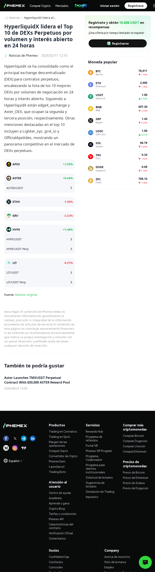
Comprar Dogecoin (135, 441)
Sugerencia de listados (95, 484)
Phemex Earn (57, 461)
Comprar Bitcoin (133, 435)
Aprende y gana (59, 503)
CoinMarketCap (59, 556)
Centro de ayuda (60, 493)
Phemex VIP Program (99, 451)
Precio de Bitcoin (134, 472)
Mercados (62, 5)
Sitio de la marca (115, 562)
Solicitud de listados (99, 477)
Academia (55, 498)
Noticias (14, 18)
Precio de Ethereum (135, 477)
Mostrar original (26, 295)
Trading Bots (57, 472)
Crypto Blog (57, 508)
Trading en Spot (59, 436)
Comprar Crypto (40, 5)
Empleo (109, 567)
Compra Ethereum (134, 451)
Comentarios (57, 538)
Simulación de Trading (100, 491)
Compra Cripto (58, 451)
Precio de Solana (134, 483)
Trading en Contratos (63, 431)
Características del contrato (61, 526)
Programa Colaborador (94, 457)
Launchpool (56, 466)
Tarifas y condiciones (62, 514)
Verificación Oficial (61, 533)
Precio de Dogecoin (135, 488)
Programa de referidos (94, 438)
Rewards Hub (94, 431)
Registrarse (120, 43)
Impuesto (92, 497)
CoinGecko (56, 562)
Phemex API (56, 519)
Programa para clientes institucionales (95, 468)
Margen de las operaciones (58, 443)
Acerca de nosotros (117, 556)
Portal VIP (92, 445)
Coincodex (56, 567)
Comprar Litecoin (134, 446)
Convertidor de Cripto (63, 456)
